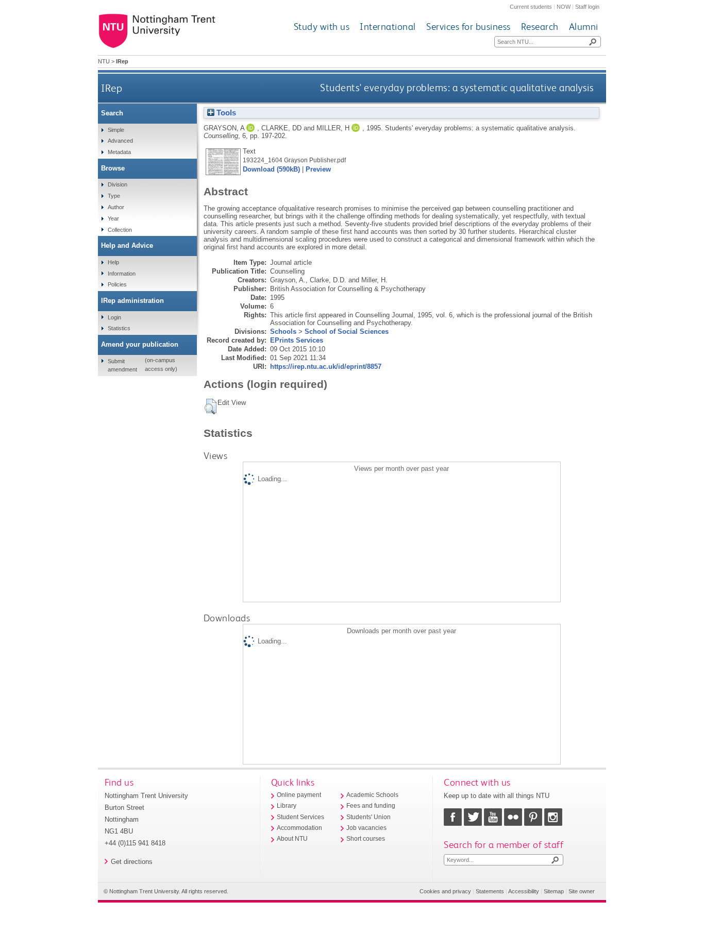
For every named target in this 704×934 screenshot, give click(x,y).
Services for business (468, 26)
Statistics (119, 328)
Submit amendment (122, 365)
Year (113, 218)
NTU (104, 61)
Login (114, 317)
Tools (225, 113)
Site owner (581, 891)
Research (540, 26)
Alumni (583, 26)
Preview (318, 169)
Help (113, 262)
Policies (117, 284)
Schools (283, 331)
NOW (564, 7)
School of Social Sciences (347, 331)
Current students (531, 7)
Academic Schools (372, 795)
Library (286, 806)
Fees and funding (370, 806)
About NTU (292, 839)
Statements (490, 891)
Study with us (322, 26)
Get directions (132, 861)
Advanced (120, 141)
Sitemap (554, 891)
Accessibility (523, 891)
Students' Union (368, 817)
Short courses (365, 839)
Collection (120, 230)
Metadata (119, 152)
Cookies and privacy (445, 891)
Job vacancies (366, 828)
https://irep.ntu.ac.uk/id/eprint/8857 (325, 366)
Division (117, 184)
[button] (210, 406)
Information (122, 273)
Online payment (299, 795)
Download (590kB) (271, 169)
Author (116, 207)
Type (114, 196)
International (388, 26)
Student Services (300, 817)
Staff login (587, 7)
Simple (116, 130)
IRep (111, 87)
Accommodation (299, 828)
